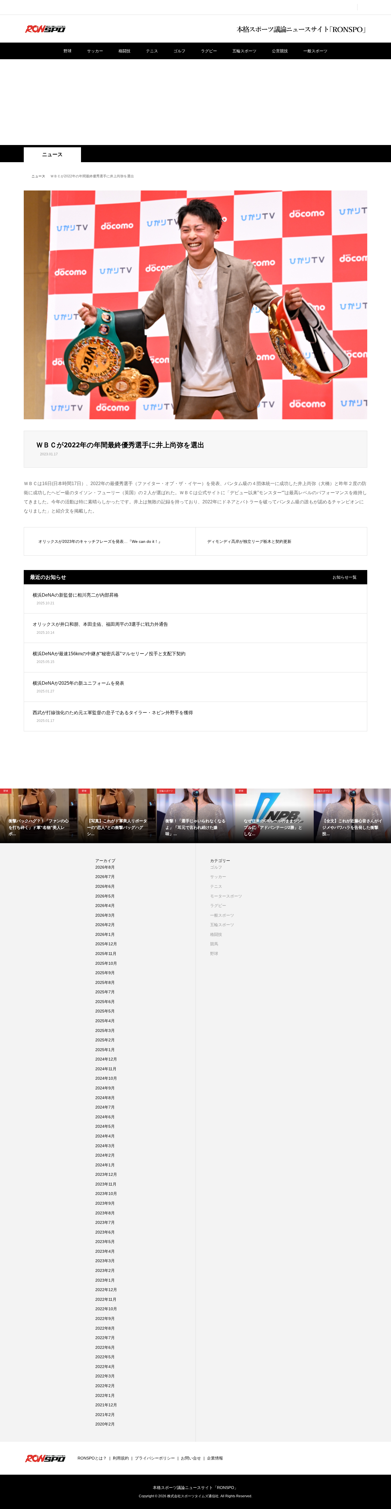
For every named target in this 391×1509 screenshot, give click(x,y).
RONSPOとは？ (92, 1458)
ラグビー (209, 51)
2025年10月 (106, 963)
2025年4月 (105, 1020)
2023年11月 (105, 1184)
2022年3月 (105, 1376)
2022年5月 (105, 1357)
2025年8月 (105, 982)
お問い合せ (191, 1458)
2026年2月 (105, 924)
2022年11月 (105, 1299)
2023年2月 (105, 1270)
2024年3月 (105, 1145)
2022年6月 (105, 1347)
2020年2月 (105, 1424)
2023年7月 (105, 1222)
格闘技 (125, 51)
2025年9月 (105, 972)
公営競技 (280, 51)
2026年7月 (105, 876)
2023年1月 (105, 1280)
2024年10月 (106, 1078)
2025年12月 (106, 944)
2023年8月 (105, 1213)
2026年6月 (105, 886)
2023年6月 (105, 1232)
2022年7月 (105, 1337)
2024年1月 (105, 1165)
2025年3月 (105, 1030)
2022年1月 (105, 1395)
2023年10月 (106, 1193)
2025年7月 (105, 992)
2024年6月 (105, 1117)
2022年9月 (105, 1318)
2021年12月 (106, 1405)
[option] (39, 816)
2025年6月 (105, 1001)
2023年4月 (105, 1251)
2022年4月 (105, 1366)
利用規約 (121, 1458)
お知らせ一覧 (345, 577)
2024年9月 (105, 1088)
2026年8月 (105, 867)
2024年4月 (105, 1136)
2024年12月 (106, 1059)
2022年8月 (105, 1328)
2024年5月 (105, 1126)
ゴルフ (179, 51)
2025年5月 (105, 1011)
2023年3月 (105, 1260)
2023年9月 (105, 1203)
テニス (152, 51)
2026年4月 (105, 905)
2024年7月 (105, 1107)
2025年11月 (105, 953)
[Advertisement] (195, 102)
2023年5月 (105, 1241)
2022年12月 (106, 1289)
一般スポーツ (315, 51)
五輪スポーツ (244, 51)
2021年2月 (105, 1414)
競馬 (214, 944)
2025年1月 (105, 1049)
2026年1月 (105, 934)
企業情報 (215, 1458)
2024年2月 (105, 1155)
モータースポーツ (226, 896)
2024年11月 (105, 1069)
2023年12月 (106, 1174)
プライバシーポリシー (155, 1458)
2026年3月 (105, 915)
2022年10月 (106, 1309)
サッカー (95, 51)
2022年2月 (105, 1385)
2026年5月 (105, 896)
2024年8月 (105, 1097)
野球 (68, 51)
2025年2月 (105, 1040)
